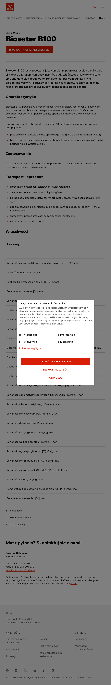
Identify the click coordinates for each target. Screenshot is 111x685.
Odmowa (55, 377)
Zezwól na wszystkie (55, 361)
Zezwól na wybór (55, 369)
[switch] (58, 334)
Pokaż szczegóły (28, 348)
